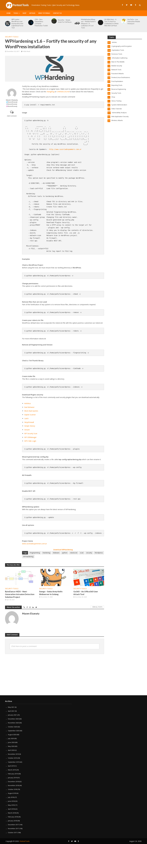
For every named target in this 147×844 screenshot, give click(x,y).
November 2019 (13, 754)
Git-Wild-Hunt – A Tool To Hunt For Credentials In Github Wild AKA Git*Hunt (111, 22)
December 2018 (13, 781)
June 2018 (11, 801)
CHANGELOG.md (63, 91)
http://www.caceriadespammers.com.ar (65, 149)
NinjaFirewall (29, 422)
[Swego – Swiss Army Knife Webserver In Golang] (54, 577)
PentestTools (25, 841)
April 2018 (11, 809)
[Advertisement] (73, 677)
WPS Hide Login (30, 441)
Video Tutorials (44, 13)
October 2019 (12, 758)
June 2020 (11, 742)
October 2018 (12, 789)
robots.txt (73, 553)
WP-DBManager (30, 437)
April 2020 (11, 750)
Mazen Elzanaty (12, 100)
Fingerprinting (35, 553)
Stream (27, 430)
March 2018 (12, 813)
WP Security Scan (30, 433)
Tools (15, 13)
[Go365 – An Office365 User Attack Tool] (88, 577)
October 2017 (12, 832)
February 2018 (13, 817)
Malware (56, 553)
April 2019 (11, 766)
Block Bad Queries (31, 411)
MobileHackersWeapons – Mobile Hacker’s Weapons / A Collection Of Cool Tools (88, 23)
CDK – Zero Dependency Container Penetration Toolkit (41, 22)
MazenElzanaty (12, 102)
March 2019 (12, 770)
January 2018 (12, 821)
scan (81, 553)
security (89, 553)
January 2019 (12, 778)
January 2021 (12, 715)
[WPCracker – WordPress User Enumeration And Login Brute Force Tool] (7, 23)
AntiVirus (27, 403)
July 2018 (11, 797)
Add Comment (12, 116)
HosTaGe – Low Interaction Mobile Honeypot (133, 21)
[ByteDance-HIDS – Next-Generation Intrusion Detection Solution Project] (20, 577)
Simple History (29, 426)
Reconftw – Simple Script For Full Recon (65, 21)
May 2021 (11, 707)
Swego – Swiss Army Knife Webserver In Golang (50, 592)
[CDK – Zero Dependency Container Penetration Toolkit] (30, 22)
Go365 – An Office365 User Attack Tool (85, 592)
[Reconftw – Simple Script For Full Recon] (53, 21)
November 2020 (13, 723)
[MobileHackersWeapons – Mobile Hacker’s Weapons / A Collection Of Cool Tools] (77, 23)
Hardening (46, 553)
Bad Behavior (29, 407)
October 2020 (12, 727)
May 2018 (11, 805)
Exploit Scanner (30, 415)
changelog (50, 91)
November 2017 (13, 828)
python (64, 553)
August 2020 (12, 735)
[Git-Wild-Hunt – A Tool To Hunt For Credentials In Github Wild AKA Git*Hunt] (100, 22)
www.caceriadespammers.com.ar (34, 544)
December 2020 (13, 719)
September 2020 (13, 731)
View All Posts (97, 607)
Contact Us (57, 13)
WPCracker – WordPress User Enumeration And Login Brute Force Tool (17, 23)
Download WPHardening (63, 550)
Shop (24, 13)
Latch (26, 418)
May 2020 (11, 746)
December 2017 (13, 825)
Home (8, 13)
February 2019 (13, 774)
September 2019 (13, 762)
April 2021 (11, 711)
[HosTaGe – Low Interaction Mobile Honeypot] (123, 21)
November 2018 (13, 785)
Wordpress (99, 553)
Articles (32, 13)
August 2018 (12, 793)
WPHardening (28, 556)
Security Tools (11, 37)
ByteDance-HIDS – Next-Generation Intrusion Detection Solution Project (19, 594)
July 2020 (11, 738)
